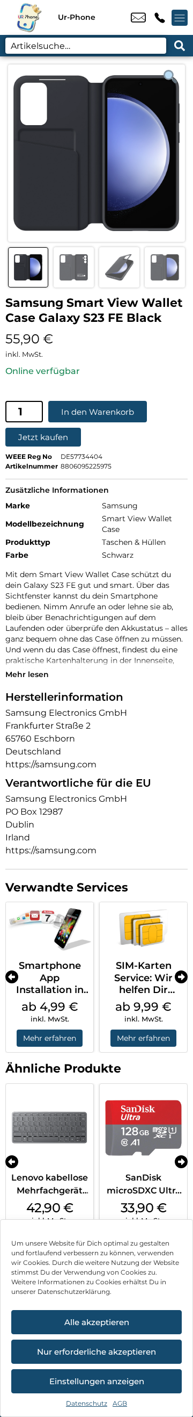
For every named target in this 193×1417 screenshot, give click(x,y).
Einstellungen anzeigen (96, 1381)
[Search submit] (180, 46)
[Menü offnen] (180, 18)
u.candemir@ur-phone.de (138, 17)
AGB (120, 1403)
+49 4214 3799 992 (160, 17)
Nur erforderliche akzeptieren (96, 1352)
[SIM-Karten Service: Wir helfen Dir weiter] (143, 928)
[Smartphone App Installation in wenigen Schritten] (49, 928)
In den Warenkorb (97, 412)
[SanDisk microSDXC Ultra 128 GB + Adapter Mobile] (143, 1127)
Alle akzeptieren (96, 1322)
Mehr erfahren (49, 1038)
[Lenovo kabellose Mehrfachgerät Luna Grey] (49, 1127)
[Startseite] (29, 17)
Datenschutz (86, 1403)
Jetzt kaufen (43, 437)
